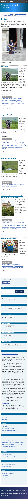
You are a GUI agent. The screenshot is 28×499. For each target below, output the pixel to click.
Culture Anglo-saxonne (20, 145)
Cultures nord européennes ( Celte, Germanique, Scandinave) (12, 196)
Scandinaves (14, 228)
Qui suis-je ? (5, 417)
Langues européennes (13, 267)
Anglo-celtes (15, 101)
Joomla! (2, 493)
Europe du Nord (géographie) (17, 140)
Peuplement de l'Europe (8, 238)
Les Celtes (4, 66)
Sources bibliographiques (8, 464)
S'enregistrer (5, 419)
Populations (6, 403)
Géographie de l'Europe (7, 266)
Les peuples (5, 426)
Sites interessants (6, 466)
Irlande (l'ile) (14, 186)
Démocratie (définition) (10, 354)
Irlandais (4, 184)
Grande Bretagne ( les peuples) (15, 147)
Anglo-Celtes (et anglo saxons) (11, 115)
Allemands (12, 227)
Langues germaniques (7, 145)
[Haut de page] (25, 496)
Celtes (3, 98)
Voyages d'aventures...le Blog (9, 456)
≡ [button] (26, 1)
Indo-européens (16, 264)
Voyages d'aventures (7, 454)
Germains (18, 227)
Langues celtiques (15, 103)
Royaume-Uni (5, 148)
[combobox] (8, 291)
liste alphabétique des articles (9, 430)
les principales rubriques (8, 428)
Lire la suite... (6, 108)
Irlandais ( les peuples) (8, 158)
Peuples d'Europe (6, 101)
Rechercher (20, 291)
